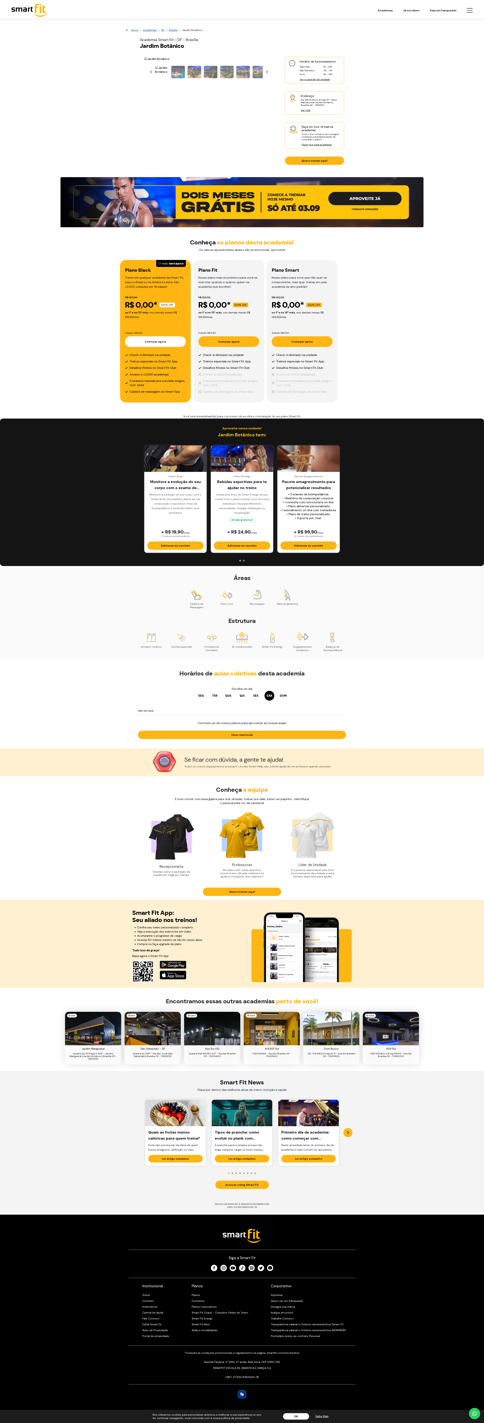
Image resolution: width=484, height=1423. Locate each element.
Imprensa (276, 1295)
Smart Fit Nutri (201, 1324)
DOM (283, 696)
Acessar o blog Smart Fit (242, 1184)
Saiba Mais (322, 1416)
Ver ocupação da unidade (315, 79)
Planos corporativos (204, 1306)
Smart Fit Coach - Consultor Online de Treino (220, 1312)
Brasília (173, 30)
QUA (228, 696)
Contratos (198, 1301)
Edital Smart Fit (152, 1324)
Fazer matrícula (242, 735)
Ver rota (305, 110)
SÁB (269, 696)
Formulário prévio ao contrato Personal (295, 1336)
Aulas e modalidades (205, 1330)
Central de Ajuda (152, 1312)
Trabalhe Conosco (282, 1318)
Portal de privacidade (155, 1336)
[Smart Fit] (29, 10)
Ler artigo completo (175, 1158)
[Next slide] (266, 72)
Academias (385, 10)
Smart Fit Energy (202, 1318)
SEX (255, 696)
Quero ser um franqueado (287, 1301)
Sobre (146, 1295)
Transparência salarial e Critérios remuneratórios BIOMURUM (308, 1330)
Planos (196, 1295)
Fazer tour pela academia (317, 144)
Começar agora (155, 341)
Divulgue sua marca (283, 1306)
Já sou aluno (411, 10)
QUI (242, 696)
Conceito (148, 1301)
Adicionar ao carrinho (175, 545)
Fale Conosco (150, 1318)
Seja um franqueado (443, 10)
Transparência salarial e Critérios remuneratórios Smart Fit (307, 1324)
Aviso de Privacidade (155, 1330)
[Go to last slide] (151, 72)
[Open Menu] (470, 10)
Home (134, 30)
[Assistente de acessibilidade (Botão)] (242, 1394)
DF (162, 30)
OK (296, 1416)
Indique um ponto (282, 1312)
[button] (162, 72)
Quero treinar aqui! (314, 160)
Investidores (149, 1306)
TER (214, 696)
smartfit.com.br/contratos (283, 1353)
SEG (201, 696)
